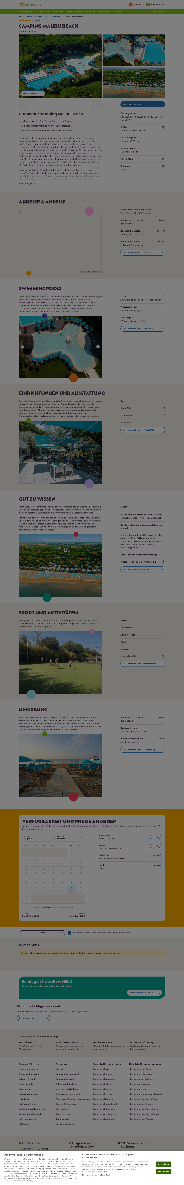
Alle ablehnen (164, 1171)
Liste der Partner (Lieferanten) (96, 1175)
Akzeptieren (163, 1164)
